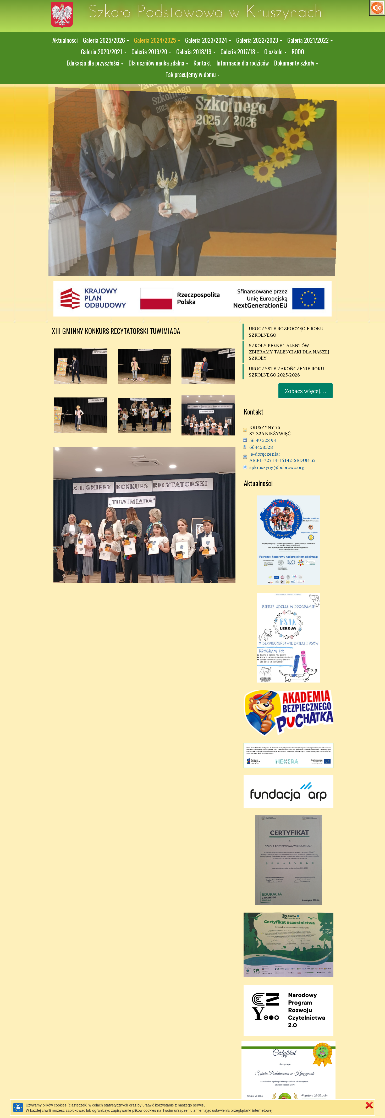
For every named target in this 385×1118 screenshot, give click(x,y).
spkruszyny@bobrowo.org (276, 467)
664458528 (261, 447)
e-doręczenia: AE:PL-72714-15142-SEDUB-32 (282, 457)
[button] (105, 40)
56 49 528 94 (262, 440)
